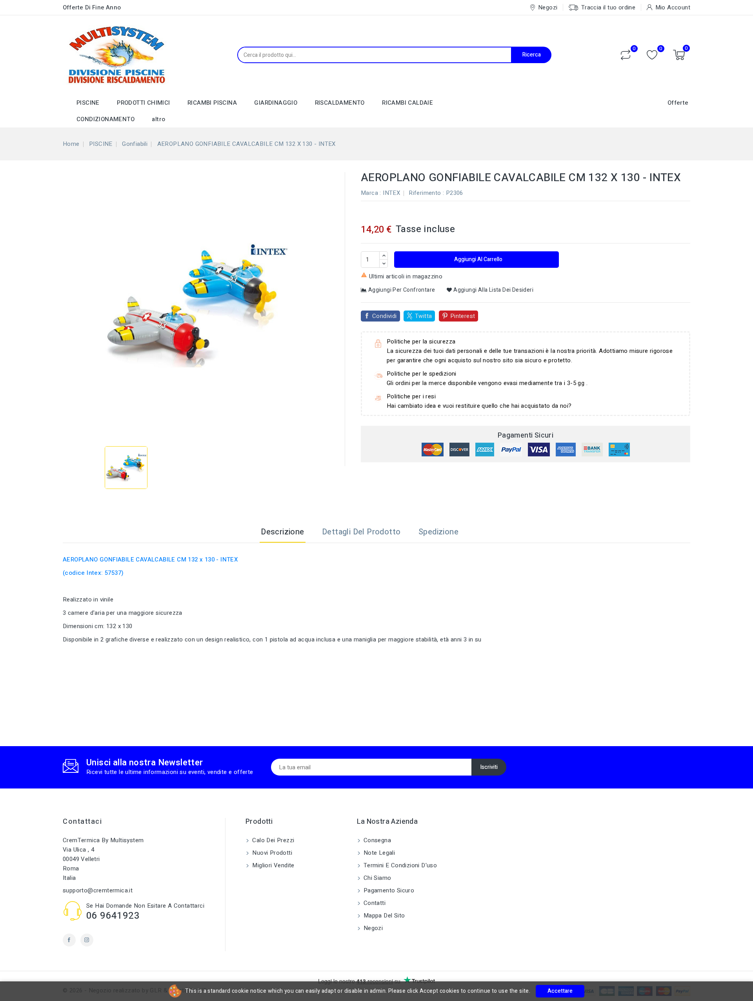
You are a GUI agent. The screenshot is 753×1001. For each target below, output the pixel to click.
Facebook (69, 940)
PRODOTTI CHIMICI (143, 102)
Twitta (423, 316)
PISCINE (88, 102)
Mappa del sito (383, 915)
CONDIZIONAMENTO (105, 119)
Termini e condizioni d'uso (399, 865)
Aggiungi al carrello (477, 259)
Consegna (376, 840)
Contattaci (82, 821)
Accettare (560, 991)
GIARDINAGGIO (275, 102)
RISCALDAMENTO (340, 102)
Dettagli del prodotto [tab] (361, 532)
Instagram (86, 940)
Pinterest (462, 316)
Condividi (384, 316)
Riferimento (425, 193)
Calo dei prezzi (272, 840)
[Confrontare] (625, 55)
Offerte (678, 102)
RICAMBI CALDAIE (407, 102)
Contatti (374, 903)
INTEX (391, 193)
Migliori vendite (273, 865)
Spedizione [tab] (438, 532)
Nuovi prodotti (271, 852)
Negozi (372, 928)
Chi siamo (376, 878)
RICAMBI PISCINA (212, 102)
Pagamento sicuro (388, 890)
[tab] (477, 532)
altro (158, 119)
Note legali (378, 852)
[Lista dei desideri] (652, 55)
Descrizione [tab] (282, 532)
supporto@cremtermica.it (98, 890)
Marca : (371, 193)
